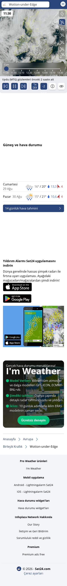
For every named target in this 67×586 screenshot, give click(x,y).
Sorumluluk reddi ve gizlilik (33, 538)
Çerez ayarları (33, 573)
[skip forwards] (23, 86)
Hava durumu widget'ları (33, 508)
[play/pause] (14, 86)
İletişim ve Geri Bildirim (33, 531)
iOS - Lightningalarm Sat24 (33, 491)
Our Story (33, 524)
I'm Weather (33, 468)
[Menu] (63, 4)
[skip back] (5, 86)
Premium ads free (33, 554)
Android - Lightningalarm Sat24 (33, 485)
